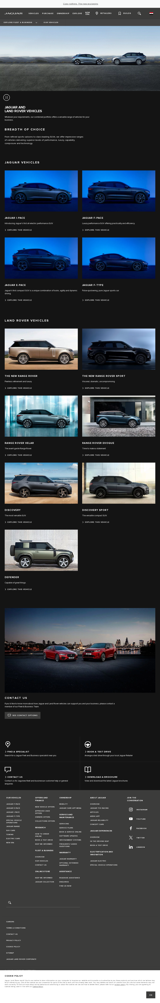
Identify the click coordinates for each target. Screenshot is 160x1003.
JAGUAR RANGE (13, 826)
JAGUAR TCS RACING (99, 808)
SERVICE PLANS (66, 828)
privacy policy (120, 985)
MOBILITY (63, 804)
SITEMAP (10, 953)
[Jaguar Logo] (13, 13)
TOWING (9, 835)
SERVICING (64, 824)
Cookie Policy (38, 987)
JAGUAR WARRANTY (68, 859)
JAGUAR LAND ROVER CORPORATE (21, 959)
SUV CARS (10, 830)
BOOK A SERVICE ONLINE (70, 832)
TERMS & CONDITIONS (16, 928)
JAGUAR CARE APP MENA (70, 808)
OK (150, 995)
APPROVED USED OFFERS (42, 812)
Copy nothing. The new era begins (80, 4)
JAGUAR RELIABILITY (99, 820)
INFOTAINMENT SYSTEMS (70, 840)
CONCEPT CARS (97, 824)
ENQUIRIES (64, 882)
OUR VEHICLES (41, 861)
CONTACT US (41, 865)
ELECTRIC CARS (13, 839)
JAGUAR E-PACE (13, 808)
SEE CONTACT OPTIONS (25, 715)
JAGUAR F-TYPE (13, 816)
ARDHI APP (95, 816)
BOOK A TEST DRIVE (44, 840)
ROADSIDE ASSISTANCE (69, 878)
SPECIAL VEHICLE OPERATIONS (14, 821)
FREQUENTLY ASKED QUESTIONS (68, 845)
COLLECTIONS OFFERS (45, 821)
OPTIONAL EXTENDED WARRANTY (68, 864)
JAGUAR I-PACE (13, 812)
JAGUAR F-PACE (13, 804)
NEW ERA (10, 843)
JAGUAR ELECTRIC (98, 861)
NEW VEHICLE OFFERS (45, 807)
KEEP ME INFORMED (43, 844)
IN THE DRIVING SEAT (99, 841)
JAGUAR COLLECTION (44, 882)
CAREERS (10, 922)
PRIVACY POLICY (13, 940)
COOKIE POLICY (13, 947)
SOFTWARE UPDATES (68, 836)
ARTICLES (94, 812)
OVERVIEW (40, 857)
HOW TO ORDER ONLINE (42, 835)
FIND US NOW (65, 886)
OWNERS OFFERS (42, 817)
